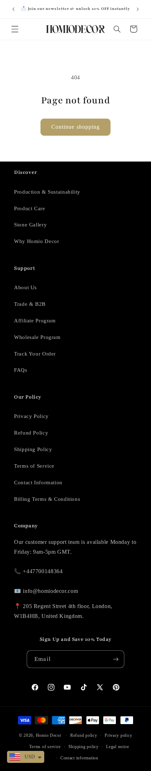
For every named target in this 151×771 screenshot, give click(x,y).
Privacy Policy (31, 416)
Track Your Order (35, 354)
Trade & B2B (30, 304)
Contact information (79, 758)
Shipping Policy (33, 449)
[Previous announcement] (13, 9)
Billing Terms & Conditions (47, 499)
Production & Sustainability (47, 192)
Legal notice (117, 747)
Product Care (29, 208)
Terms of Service (34, 466)
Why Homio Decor (36, 241)
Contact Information (38, 482)
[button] (15, 29)
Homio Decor (48, 735)
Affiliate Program (35, 320)
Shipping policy (83, 747)
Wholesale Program (37, 337)
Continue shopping (75, 127)
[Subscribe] (115, 659)
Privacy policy (118, 735)
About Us (25, 287)
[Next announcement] (137, 9)
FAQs (20, 370)
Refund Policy (31, 433)
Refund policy (83, 735)
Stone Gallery (30, 224)
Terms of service (45, 747)
